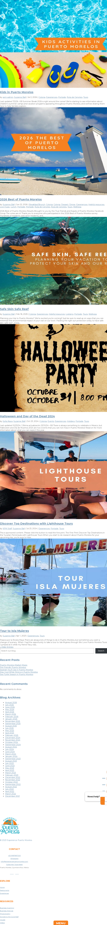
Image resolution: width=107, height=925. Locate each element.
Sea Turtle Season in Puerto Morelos (16, 674)
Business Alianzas (6, 911)
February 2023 (11, 775)
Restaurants (4, 890)
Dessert (64, 204)
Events (51, 421)
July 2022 (9, 789)
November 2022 (12, 780)
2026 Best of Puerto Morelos (21, 199)
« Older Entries (6, 647)
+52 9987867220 (14, 855)
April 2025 (9, 733)
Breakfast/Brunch (37, 204)
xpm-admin (8, 97)
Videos (2, 923)
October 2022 (11, 782)
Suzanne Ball (20, 97)
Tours (85, 97)
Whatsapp (14, 858)
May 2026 (9, 709)
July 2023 (9, 763)
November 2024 (12, 740)
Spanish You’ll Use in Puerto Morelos (16, 670)
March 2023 (10, 773)
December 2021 (12, 796)
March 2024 (10, 754)
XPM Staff (7, 528)
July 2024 (9, 749)
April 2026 (9, 712)
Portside (62, 97)
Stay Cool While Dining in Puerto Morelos (19, 672)
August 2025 (11, 726)
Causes (2, 920)
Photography (5, 914)
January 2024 (11, 756)
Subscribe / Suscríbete (14, 864)
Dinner (72, 204)
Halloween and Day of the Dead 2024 (27, 416)
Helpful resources (96, 204)
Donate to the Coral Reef (9, 917)
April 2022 (9, 791)
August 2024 (11, 747)
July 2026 (9, 705)
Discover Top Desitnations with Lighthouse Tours (36, 523)
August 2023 (11, 761)
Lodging (69, 314)
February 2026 (11, 716)
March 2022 (10, 794)
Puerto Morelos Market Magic (13, 665)
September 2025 (12, 723)
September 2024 (13, 744)
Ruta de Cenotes (74, 97)
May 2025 (9, 730)
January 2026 (11, 719)
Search (101, 651)
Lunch (13, 207)
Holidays (71, 421)
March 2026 (10, 714)
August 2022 (11, 787)
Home (2, 887)
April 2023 (9, 770)
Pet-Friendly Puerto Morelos (13, 667)
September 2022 (13, 784)
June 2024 (10, 752)
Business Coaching (7, 908)
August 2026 (11, 702)
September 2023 (13, 759)
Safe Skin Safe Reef (14, 309)
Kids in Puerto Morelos (16, 92)
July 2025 (9, 728)
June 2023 (10, 766)
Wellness (77, 207)
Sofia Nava (8, 421)
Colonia (42, 97)
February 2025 (11, 735)
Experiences (51, 97)
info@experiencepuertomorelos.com (14, 861)
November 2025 (12, 721)
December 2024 (12, 737)
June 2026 (10, 707)
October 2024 (11, 742)
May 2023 (9, 768)
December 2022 (12, 777)
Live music (5, 207)
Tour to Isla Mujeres (14, 630)
